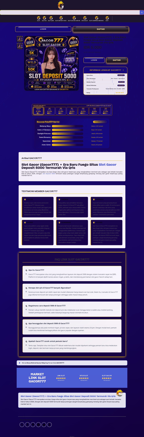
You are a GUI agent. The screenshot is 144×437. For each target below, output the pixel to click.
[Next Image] (77, 63)
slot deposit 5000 (49, 173)
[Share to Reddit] (44, 424)
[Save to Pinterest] (38, 424)
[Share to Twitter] (22, 424)
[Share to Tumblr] (49, 424)
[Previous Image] (25, 63)
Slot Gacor (107, 165)
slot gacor (72, 436)
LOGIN (43, 29)
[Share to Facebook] (27, 424)
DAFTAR (101, 29)
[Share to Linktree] (33, 424)
